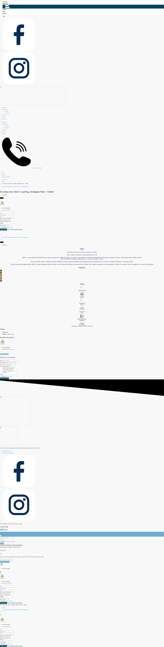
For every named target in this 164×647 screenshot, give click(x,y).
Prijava (2, 543)
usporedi (2, 529)
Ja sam (1, 366)
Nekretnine (5, 3)
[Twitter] (82, 273)
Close (6, 529)
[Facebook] (82, 270)
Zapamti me (4, 541)
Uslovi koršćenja (9, 227)
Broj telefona (3, 362)
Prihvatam (6, 227)
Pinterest (14, 186)
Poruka (1, 374)
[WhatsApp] (82, 277)
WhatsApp (5, 186)
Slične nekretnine (6, 176)
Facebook (10, 186)
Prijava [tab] (4, 532)
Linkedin (24, 186)
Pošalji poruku (3, 229)
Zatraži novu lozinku (5, 561)
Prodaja (7, 5)
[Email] (82, 281)
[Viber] (82, 275)
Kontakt (5, 13)
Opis (4, 173)
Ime (1, 360)
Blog (4, 11)
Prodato (1, 198)
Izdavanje (7, 7)
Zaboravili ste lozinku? (11, 541)
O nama (4, 9)
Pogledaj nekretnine (7, 210)
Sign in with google (17, 545)
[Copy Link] (82, 279)
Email (27, 186)
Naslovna (5, 1)
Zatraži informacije (4, 378)
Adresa (4, 175)
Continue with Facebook (6, 545)
